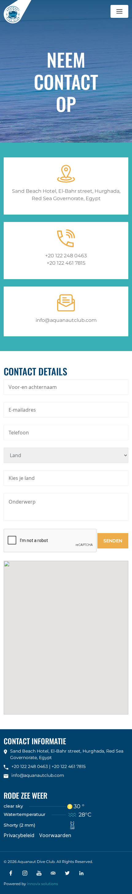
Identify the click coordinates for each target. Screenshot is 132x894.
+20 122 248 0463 (66, 256)
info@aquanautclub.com (66, 320)
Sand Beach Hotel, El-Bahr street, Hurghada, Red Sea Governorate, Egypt (66, 194)
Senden (112, 541)
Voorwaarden (55, 835)
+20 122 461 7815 (66, 263)
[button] (119, 11)
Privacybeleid (19, 835)
